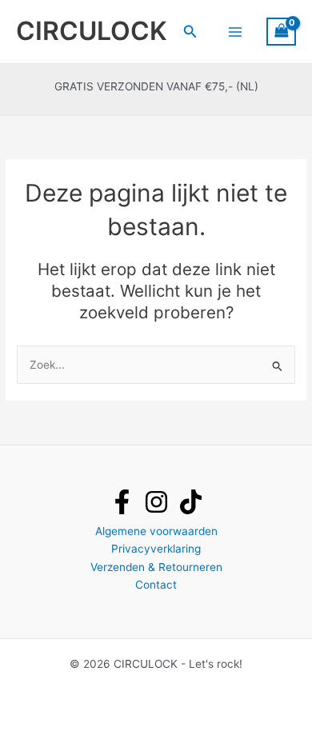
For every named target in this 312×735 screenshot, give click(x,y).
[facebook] (122, 501)
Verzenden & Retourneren (156, 567)
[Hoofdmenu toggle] (234, 31)
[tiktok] (190, 501)
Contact (156, 584)
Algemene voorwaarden (156, 531)
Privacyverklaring (156, 548)
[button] (190, 32)
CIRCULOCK (91, 30)
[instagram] (156, 501)
